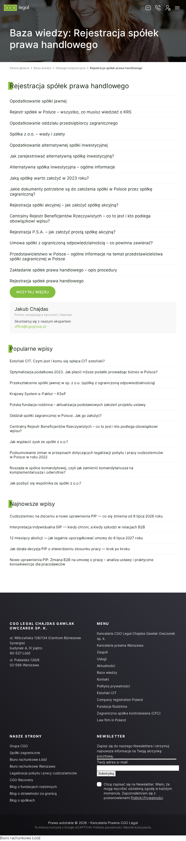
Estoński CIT (106, 693)
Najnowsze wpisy (32, 503)
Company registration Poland (120, 700)
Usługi (102, 659)
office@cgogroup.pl (30, 326)
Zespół (102, 652)
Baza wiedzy (42, 68)
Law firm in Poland (111, 720)
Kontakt (103, 679)
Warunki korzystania (137, 827)
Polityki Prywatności (147, 798)
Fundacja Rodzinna (112, 706)
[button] (177, 8)
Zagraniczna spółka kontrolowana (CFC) (129, 713)
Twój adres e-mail (112, 762)
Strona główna (19, 68)
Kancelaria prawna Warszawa (120, 645)
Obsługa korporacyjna (70, 68)
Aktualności (106, 666)
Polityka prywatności (113, 686)
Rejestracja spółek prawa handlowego (69, 86)
